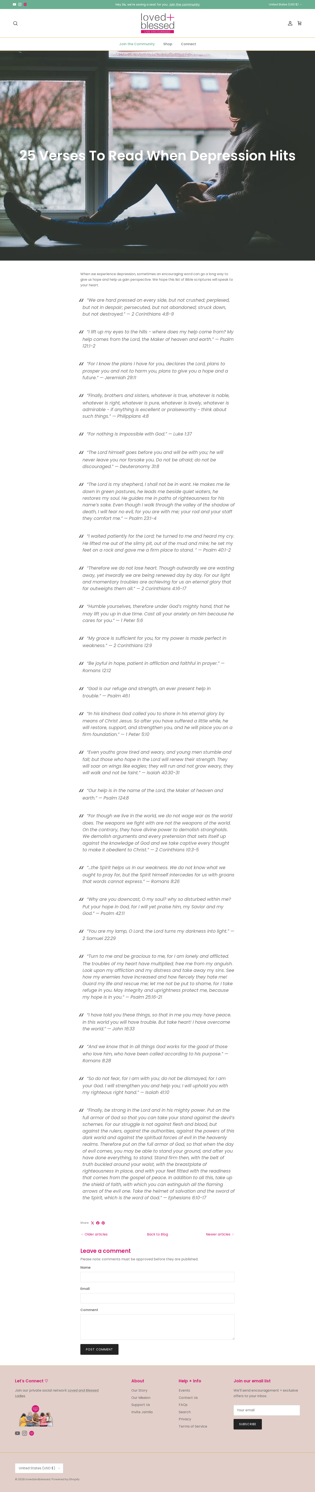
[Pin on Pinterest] (103, 1223)
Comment (89, 1310)
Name (85, 1267)
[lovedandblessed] (157, 23)
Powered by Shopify (66, 1479)
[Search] (15, 23)
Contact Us (188, 1397)
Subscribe (247, 1424)
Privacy (185, 1419)
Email (85, 1288)
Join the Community (137, 44)
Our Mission (140, 1397)
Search (185, 1412)
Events (184, 1390)
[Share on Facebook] (97, 1223)
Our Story (139, 1390)
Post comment (99, 1349)
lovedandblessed (38, 1479)
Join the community (184, 4)
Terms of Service (193, 1426)
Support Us (140, 1404)
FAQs (183, 1404)
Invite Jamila (142, 1412)
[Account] (289, 23)
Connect (188, 44)
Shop (167, 44)
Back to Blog (157, 1234)
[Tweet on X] (92, 1223)
